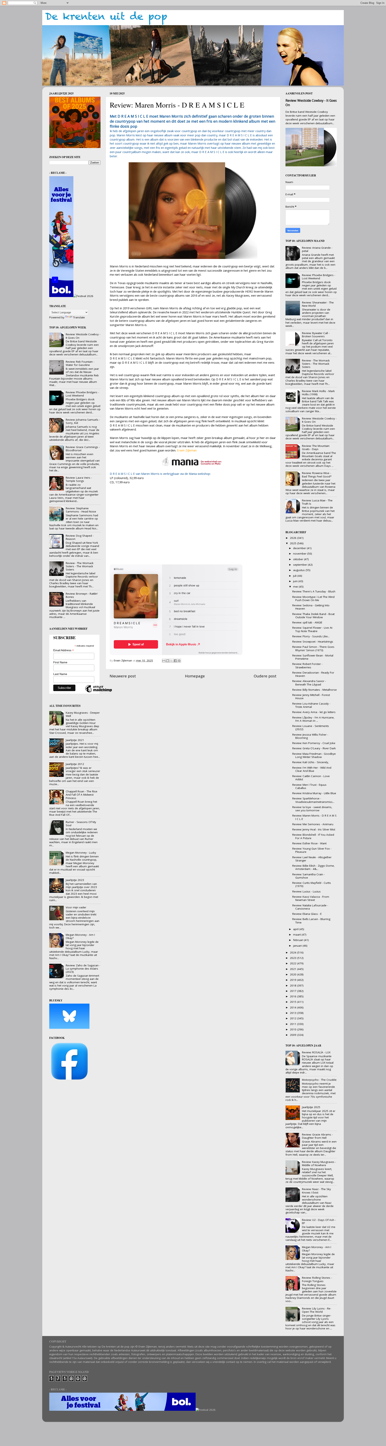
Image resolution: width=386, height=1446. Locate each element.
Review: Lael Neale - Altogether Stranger (312, 858)
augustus (299, 570)
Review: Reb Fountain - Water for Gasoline (80, 363)
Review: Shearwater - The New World (318, 304)
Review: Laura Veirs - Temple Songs (79, 479)
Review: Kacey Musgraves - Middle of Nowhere (319, 1163)
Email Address (63, 650)
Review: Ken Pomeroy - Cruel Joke (313, 743)
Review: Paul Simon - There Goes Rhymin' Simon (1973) (313, 648)
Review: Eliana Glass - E (307, 914)
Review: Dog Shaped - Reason (79, 537)
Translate (79, 317)
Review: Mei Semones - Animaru (312, 824)
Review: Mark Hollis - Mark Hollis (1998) (318, 392)
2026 (293, 538)
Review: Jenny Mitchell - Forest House (311, 696)
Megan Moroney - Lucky (81, 852)
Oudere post (265, 676)
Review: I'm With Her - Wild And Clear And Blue (311, 769)
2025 (293, 543)
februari (298, 940)
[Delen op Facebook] (175, 661)
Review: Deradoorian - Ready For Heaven (313, 674)
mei (296, 586)
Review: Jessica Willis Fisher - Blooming (310, 736)
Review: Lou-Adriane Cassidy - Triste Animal (311, 705)
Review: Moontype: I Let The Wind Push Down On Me (313, 598)
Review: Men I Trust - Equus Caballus (309, 786)
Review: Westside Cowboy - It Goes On (83, 335)
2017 (293, 991)
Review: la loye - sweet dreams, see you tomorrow (312, 808)
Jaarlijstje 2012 (75, 764)
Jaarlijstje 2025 (311, 1107)
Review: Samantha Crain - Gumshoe (308, 876)
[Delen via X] (171, 661)
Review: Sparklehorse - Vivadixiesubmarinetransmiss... (313, 800)
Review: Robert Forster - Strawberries (307, 665)
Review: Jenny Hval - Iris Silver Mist (313, 829)
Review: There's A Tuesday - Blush (313, 591)
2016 (293, 996)
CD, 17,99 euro (120, 482)
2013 (293, 1013)
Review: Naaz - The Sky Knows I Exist (316, 1190)
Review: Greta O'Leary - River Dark (314, 748)
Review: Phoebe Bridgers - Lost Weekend (82, 393)
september (300, 564)
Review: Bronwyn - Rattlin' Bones (82, 595)
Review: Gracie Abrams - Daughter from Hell (317, 1136)
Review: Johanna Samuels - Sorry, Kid (83, 421)
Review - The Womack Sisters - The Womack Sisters (79, 566)
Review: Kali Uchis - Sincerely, (310, 762)
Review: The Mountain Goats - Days (316, 447)
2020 (293, 974)
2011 (293, 1024)
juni (295, 581)
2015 (293, 1002)
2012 (293, 1018)
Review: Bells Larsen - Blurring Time (311, 920)
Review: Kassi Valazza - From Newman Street (310, 898)
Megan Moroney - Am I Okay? (80, 936)
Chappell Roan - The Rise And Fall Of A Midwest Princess (81, 795)
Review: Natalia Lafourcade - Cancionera (310, 907)
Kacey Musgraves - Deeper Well (83, 714)
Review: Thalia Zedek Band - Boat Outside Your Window (313, 615)
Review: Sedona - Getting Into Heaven (311, 606)
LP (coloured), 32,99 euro (127, 478)
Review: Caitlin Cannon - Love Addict (311, 777)
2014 (293, 1007)
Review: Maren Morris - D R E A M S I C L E (314, 817)
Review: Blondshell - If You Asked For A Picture (313, 836)
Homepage (195, 676)
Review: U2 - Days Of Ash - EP (319, 1221)
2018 (293, 985)
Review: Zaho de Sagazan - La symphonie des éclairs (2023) (83, 969)
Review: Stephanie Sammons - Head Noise (81, 509)
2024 (293, 952)
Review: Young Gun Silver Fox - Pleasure (311, 850)
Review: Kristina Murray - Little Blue (314, 793)
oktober (298, 559)
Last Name (60, 674)
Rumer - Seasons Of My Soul (81, 823)
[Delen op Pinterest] (179, 661)
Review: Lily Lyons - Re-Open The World (316, 1310)
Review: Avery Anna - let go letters (314, 712)
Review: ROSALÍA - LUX (316, 1052)
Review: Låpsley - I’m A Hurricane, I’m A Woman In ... (313, 719)
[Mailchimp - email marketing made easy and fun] (98, 692)
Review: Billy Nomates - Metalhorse (314, 689)
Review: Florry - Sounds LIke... (311, 636)
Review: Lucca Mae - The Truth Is (317, 502)
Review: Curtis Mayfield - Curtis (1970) (311, 884)
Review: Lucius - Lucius (306, 891)
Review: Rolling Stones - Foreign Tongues (317, 1279)
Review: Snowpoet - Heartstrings (312, 641)
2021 (293, 969)
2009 (293, 1035)
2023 (293, 958)
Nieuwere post (123, 676)
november (300, 553)
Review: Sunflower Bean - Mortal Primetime (312, 657)
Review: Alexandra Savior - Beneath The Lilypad (309, 682)
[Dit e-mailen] (164, 661)
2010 (293, 1029)
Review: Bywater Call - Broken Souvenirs (316, 334)
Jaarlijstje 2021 (75, 740)
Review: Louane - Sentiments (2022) (310, 727)
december (300, 548)
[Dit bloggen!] (168, 661)
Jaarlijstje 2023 (75, 880)
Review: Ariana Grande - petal (317, 249)
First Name (60, 662)
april (296, 929)
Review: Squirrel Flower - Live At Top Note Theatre (312, 629)
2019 (293, 980)
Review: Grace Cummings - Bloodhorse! (83, 448)
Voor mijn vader (76, 907)
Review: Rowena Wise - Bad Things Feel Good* (317, 474)
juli (295, 576)
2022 (293, 963)
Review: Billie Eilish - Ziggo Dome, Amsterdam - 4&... (313, 867)
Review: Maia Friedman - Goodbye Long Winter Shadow (314, 755)
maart (297, 934)
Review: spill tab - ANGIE (307, 622)
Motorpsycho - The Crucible (319, 1080)
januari (298, 945)
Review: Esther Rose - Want (309, 843)
